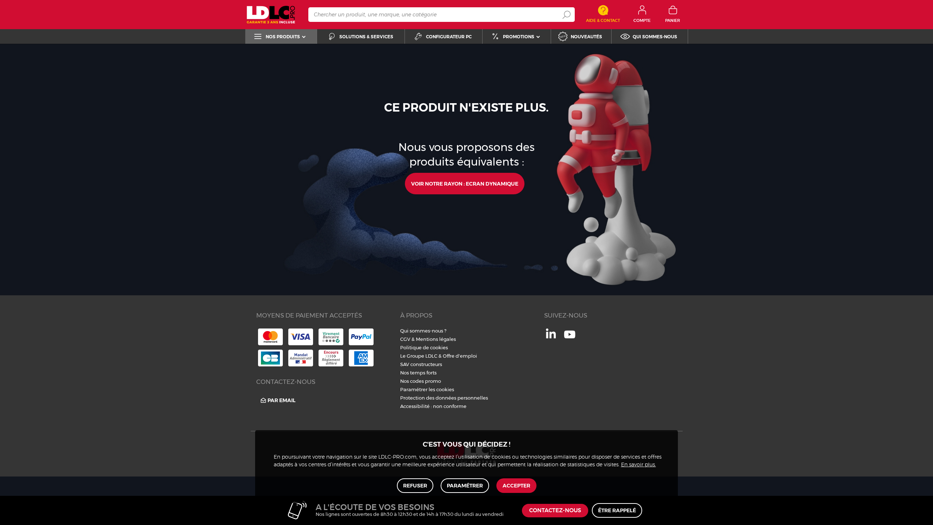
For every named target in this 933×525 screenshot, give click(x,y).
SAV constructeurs (421, 364)
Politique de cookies (424, 347)
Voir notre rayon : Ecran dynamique (464, 183)
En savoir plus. (638, 464)
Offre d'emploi (460, 356)
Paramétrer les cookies (427, 389)
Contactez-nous (555, 510)
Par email (282, 400)
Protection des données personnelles (444, 398)
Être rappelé (617, 510)
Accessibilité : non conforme (433, 406)
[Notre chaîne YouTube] (569, 338)
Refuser (415, 485)
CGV (405, 339)
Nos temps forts (418, 373)
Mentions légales (436, 339)
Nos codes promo (420, 381)
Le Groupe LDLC (418, 356)
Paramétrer (465, 485)
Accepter (516, 485)
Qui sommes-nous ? (423, 331)
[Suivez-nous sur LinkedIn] (551, 336)
